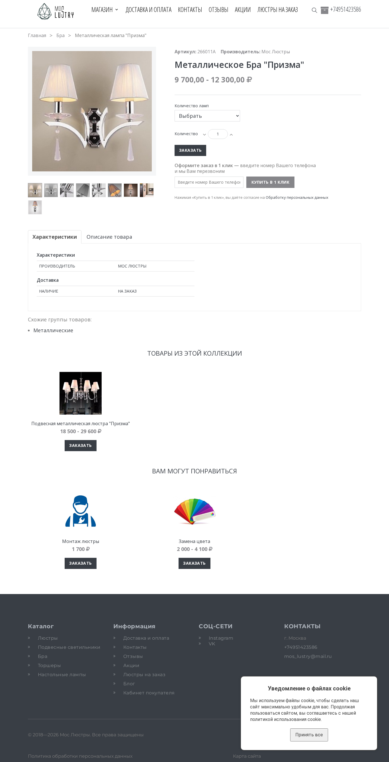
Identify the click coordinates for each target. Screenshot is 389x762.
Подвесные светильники (69, 647)
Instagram (221, 638)
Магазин (102, 9)
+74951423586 (345, 9)
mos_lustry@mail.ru (308, 656)
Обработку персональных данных (297, 197)
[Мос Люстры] (55, 12)
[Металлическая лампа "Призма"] (67, 190)
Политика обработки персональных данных (80, 756)
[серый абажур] (83, 190)
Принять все (309, 734)
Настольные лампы (62, 674)
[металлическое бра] (35, 190)
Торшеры (49, 665)
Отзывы (218, 9)
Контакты (190, 9)
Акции (243, 9)
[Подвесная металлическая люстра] (80, 393)
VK (212, 644)
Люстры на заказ (277, 9)
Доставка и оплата (148, 9)
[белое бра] (51, 190)
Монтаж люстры (80, 541)
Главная (37, 35)
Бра (60, 35)
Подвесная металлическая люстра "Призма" (80, 423)
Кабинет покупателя (149, 693)
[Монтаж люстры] (80, 511)
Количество (186, 133)
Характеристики (54, 236)
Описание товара (109, 236)
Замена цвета (194, 541)
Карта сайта (247, 756)
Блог (129, 683)
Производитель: (240, 51)
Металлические (53, 330)
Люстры (48, 638)
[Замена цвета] (194, 511)
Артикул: (185, 51)
